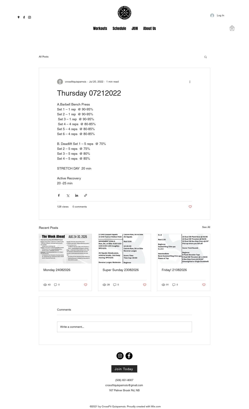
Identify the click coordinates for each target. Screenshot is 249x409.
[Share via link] (85, 195)
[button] (232, 28)
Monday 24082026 (56, 270)
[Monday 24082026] (65, 249)
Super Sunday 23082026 (121, 270)
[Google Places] (18, 17)
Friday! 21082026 (174, 270)
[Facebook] (24, 17)
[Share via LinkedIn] (76, 195)
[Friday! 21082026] (183, 249)
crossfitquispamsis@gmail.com (124, 385)
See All (206, 227)
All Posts (43, 56)
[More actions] (190, 82)
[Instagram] (29, 17)
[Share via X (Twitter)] (67, 195)
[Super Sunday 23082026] (124, 249)
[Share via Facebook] (59, 195)
